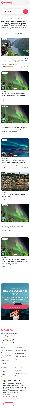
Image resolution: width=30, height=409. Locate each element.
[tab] (13, 55)
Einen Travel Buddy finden (6, 357)
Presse (3, 377)
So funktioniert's (5, 360)
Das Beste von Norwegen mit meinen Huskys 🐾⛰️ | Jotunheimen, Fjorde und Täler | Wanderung (15, 61)
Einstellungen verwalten (10, 396)
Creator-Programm (20, 356)
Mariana (6, 158)
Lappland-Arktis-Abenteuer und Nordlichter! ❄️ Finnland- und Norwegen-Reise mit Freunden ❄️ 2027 (14, 94)
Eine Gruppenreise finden (6, 352)
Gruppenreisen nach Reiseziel (21, 375)
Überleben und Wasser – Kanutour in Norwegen (14, 194)
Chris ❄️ (6, 91)
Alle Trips (10, 18)
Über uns (3, 371)
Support (3, 363)
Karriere (3, 374)
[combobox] (13, 11)
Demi (5, 58)
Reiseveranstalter (19, 353)
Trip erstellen (18, 359)
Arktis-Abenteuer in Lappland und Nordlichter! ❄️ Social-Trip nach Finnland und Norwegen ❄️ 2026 (14, 128)
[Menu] (27, 2)
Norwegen (22, 18)
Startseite (3, 18)
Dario (5, 192)
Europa (16, 18)
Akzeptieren (9, 404)
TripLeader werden (20, 350)
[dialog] (15, 393)
